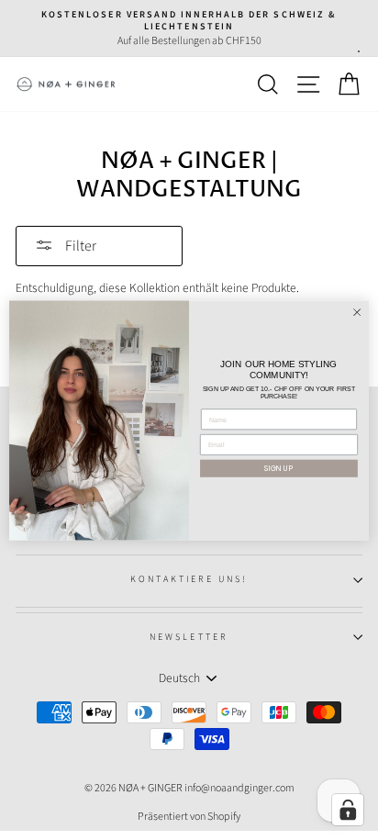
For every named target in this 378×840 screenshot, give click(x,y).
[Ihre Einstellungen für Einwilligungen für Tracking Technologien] (347, 809)
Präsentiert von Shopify (189, 816)
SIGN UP (278, 468)
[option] (189, 28)
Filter (79, 246)
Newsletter (189, 637)
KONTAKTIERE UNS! (189, 579)
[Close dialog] (357, 312)
